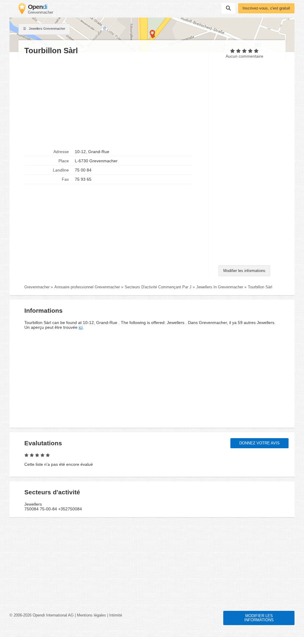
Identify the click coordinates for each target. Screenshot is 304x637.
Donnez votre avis (259, 443)
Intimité (115, 615)
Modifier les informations (244, 271)
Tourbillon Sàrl (260, 287)
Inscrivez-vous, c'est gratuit (266, 8)
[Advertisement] (113, 101)
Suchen (228, 8)
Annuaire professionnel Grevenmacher (87, 287)
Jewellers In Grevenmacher (219, 287)
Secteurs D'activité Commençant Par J (158, 287)
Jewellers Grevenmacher (46, 28)
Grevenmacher (37, 287)
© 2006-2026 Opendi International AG (42, 615)
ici (81, 327)
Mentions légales (91, 615)
